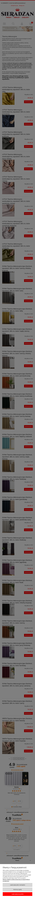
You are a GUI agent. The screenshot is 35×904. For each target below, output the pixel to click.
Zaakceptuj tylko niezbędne (17, 885)
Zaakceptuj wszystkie (18, 894)
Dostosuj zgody (17, 889)
